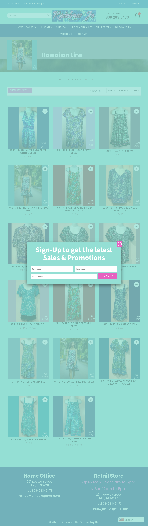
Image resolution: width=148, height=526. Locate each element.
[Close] (119, 244)
